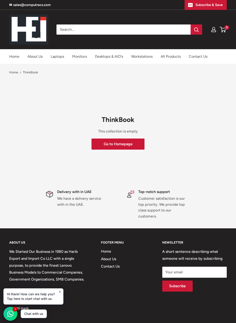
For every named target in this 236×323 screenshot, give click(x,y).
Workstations (142, 56)
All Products (171, 56)
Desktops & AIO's (109, 56)
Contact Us (198, 56)
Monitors (79, 56)
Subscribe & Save (209, 5)
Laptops (57, 56)
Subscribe (177, 286)
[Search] (196, 29)
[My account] (213, 29)
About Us (35, 56)
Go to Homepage (118, 144)
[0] (223, 29)
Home (14, 56)
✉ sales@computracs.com (30, 5)
